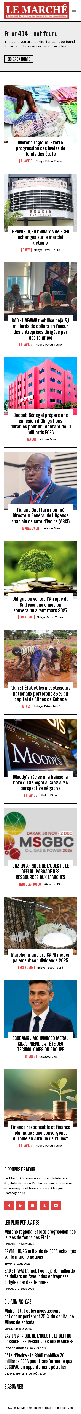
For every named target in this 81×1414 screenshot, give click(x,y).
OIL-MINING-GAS (15, 1373)
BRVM (26, 250)
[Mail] (32, 1205)
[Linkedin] (20, 1205)
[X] (44, 1205)
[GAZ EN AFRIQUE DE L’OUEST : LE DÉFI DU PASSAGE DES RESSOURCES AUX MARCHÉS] (40, 837)
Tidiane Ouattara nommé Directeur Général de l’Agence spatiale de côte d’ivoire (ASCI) (40, 515)
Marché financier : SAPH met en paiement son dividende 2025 (40, 957)
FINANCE (26, 161)
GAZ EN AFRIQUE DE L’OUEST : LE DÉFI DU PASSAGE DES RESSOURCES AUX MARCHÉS (40, 871)
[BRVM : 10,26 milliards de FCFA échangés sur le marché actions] (40, 203)
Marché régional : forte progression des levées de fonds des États (40, 148)
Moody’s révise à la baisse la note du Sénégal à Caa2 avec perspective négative (40, 782)
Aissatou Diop (53, 884)
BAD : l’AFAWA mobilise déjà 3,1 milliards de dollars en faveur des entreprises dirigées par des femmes (40, 329)
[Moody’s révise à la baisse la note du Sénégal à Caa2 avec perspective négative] (40, 748)
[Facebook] (9, 1205)
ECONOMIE (26, 617)
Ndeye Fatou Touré (48, 161)
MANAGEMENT (31, 528)
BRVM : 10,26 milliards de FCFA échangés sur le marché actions (40, 237)
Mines (26, 706)
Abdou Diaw (48, 439)
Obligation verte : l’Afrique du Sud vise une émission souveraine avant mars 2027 (41, 604)
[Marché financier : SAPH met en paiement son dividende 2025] (40, 926)
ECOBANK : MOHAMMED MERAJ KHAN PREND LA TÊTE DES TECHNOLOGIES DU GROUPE (41, 1044)
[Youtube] (56, 1205)
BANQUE (31, 439)
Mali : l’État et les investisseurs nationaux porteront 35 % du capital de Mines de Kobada (41, 693)
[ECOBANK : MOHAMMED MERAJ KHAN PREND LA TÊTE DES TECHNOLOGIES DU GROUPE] (40, 1009)
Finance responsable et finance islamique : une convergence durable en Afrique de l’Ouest (40, 1133)
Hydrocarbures (30, 884)
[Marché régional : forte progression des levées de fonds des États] (40, 114)
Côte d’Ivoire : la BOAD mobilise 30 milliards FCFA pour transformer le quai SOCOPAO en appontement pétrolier (38, 1361)
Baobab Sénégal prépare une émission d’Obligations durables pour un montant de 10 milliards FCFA (40, 423)
